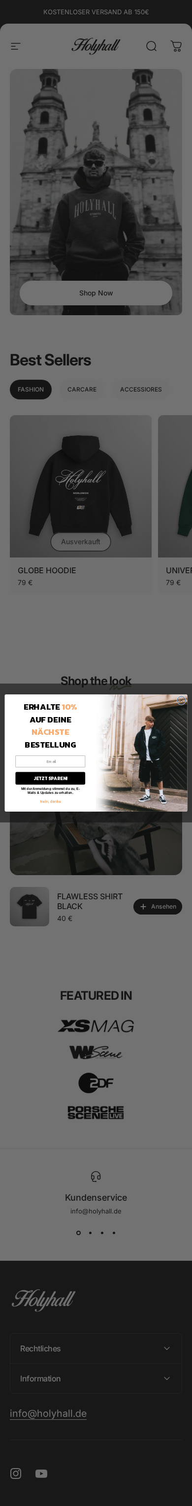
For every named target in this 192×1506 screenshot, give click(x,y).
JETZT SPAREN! (50, 778)
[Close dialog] (181, 700)
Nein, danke (50, 801)
